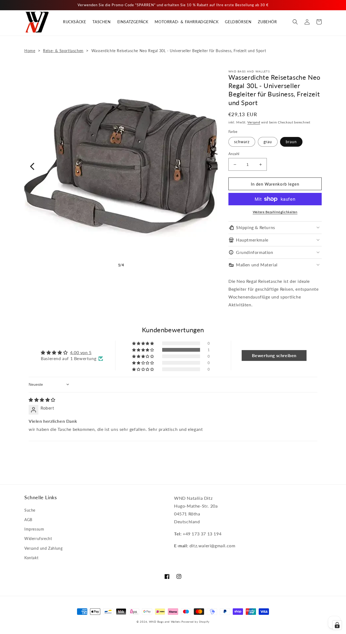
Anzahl (233, 154)
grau (268, 141)
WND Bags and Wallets (165, 621)
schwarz (241, 141)
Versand (253, 122)
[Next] (210, 166)
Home (29, 50)
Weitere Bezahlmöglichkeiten (275, 212)
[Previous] (32, 166)
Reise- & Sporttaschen (63, 50)
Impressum (34, 529)
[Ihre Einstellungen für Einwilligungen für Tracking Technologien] (337, 625)
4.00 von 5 (81, 352)
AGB (28, 519)
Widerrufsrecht (38, 538)
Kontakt (31, 557)
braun (291, 141)
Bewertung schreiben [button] (274, 355)
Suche (29, 510)
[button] (295, 22)
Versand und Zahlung (43, 548)
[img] (42, 399)
